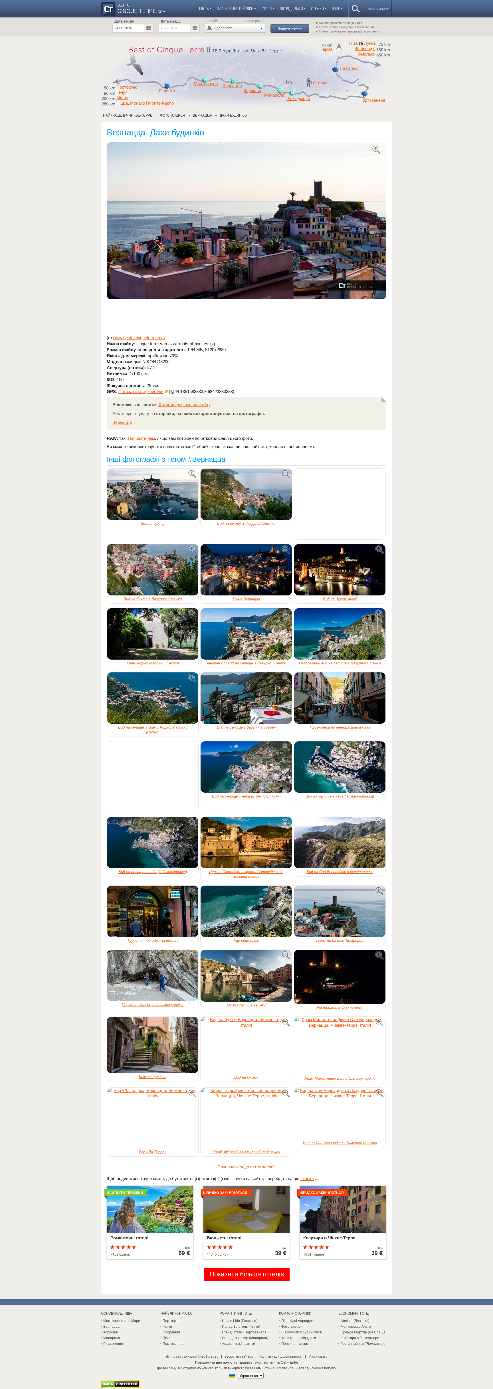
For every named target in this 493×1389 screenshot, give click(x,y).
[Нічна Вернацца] (246, 569)
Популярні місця (294, 1344)
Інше (336, 8)
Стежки (317, 8)
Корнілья (252, 90)
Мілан (122, 97)
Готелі (266, 8)
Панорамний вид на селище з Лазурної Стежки (246, 663)
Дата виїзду (171, 21)
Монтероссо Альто (356, 1327)
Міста (204, 8)
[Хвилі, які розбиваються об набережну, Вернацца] (246, 1118)
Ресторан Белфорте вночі (339, 1007)
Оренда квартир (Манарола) (245, 1338)
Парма (326, 49)
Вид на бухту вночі (340, 599)
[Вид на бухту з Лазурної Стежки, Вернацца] (246, 494)
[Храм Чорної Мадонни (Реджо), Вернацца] (152, 634)
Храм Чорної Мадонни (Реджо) (152, 663)
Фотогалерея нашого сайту (184, 404)
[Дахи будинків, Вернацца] (246, 221)
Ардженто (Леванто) (238, 1344)
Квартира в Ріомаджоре (360, 1338)
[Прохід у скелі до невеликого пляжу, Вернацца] (152, 975)
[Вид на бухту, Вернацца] (152, 494)
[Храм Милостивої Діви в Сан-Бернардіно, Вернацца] (339, 1046)
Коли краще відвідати (298, 1338)
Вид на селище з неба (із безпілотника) (246, 796)
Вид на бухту (153, 523)
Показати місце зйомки (140, 391)
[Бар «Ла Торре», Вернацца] (152, 1118)
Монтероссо (206, 84)
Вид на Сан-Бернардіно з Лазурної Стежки (340, 1142)
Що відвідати (291, 8)
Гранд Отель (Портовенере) (245, 1332)
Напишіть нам (141, 438)
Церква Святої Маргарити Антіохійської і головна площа (246, 874)
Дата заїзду (124, 21)
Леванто (167, 91)
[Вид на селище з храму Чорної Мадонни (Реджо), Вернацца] (152, 698)
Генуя (122, 92)
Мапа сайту (317, 1357)
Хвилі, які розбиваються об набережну (246, 1152)
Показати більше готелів (246, 1274)
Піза (353, 43)
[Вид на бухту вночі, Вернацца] (339, 569)
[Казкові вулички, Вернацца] (152, 1045)
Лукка (369, 43)
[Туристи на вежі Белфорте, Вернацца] (339, 911)
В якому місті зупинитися (301, 1332)
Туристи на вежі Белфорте (340, 940)
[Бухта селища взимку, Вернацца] (246, 976)
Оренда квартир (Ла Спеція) (364, 1332)
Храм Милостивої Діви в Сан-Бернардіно (339, 1078)
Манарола (274, 95)
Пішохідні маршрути (297, 1321)
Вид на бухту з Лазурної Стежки (246, 523)
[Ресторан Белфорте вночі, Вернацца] (339, 977)
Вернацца (232, 86)
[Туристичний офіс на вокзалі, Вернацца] (152, 911)
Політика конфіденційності (280, 1357)
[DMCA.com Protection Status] (120, 1386)
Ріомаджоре (298, 98)
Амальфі (366, 54)
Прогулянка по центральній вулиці (340, 727)
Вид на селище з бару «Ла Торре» (246, 727)
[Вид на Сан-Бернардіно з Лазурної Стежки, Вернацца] (339, 1113)
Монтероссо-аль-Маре (121, 1321)
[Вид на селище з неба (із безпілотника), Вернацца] (246, 767)
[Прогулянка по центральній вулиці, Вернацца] (339, 698)
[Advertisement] (246, 317)
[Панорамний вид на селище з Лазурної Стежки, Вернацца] (246, 634)
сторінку (308, 1178)
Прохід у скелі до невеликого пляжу (152, 1004)
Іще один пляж (246, 940)
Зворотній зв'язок (239, 1357)
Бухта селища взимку (246, 1005)
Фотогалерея (292, 1327)
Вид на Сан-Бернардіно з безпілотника (339, 872)
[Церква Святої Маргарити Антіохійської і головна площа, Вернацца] (246, 842)
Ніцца (122, 103)
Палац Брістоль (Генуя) (241, 1327)
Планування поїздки (235, 8)
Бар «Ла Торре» (152, 1152)
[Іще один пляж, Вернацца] (246, 911)
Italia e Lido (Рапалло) (239, 1321)
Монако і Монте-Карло (152, 103)
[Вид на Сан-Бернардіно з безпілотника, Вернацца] (339, 842)
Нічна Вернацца (246, 599)
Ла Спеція (349, 68)
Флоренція (365, 48)
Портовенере (372, 100)
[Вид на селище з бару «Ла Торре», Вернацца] (246, 698)
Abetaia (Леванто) (355, 1321)
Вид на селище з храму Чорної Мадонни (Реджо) (152, 729)
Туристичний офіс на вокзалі (152, 940)
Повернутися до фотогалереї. (246, 1166)
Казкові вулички (152, 1077)
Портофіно (126, 87)
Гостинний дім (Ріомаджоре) (364, 1344)
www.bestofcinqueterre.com (139, 337)
